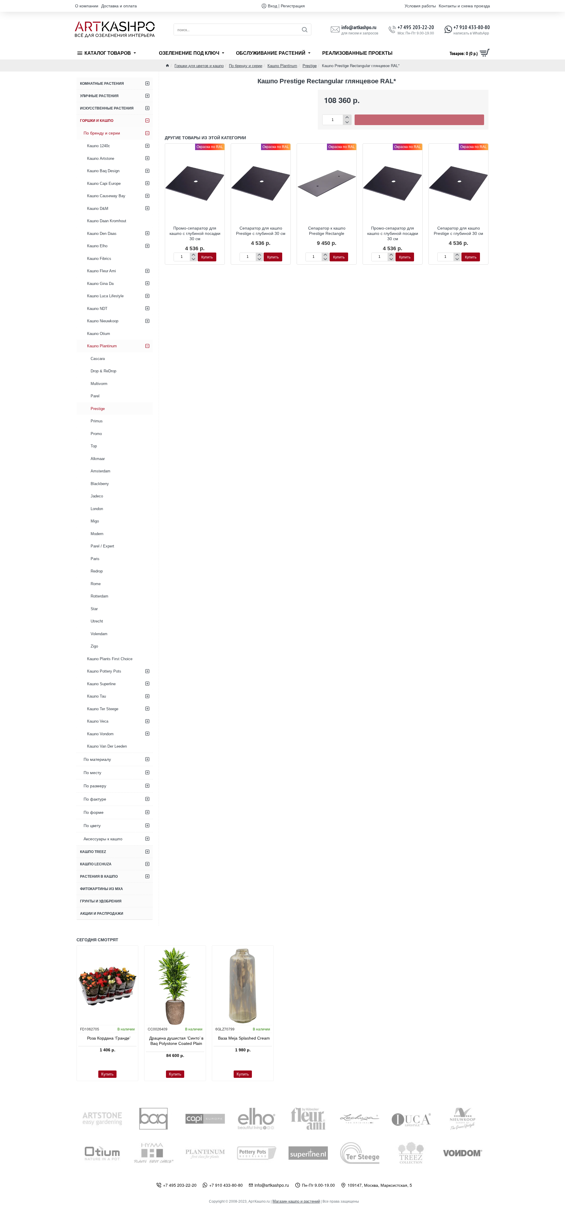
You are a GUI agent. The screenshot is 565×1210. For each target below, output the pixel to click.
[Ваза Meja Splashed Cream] (243, 986)
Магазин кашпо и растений (296, 1201)
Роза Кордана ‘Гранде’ (108, 1038)
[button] (419, 119)
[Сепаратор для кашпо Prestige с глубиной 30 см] (260, 183)
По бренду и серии (245, 65)
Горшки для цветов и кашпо (199, 65)
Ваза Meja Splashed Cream (244, 1038)
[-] (347, 122)
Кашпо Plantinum (282, 65)
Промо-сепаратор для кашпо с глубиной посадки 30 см (195, 233)
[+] (347, 117)
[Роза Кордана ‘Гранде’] (107, 986)
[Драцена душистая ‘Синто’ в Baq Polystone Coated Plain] (175, 986)
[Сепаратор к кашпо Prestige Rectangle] (326, 183)
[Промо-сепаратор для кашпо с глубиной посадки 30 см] (195, 183)
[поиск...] (304, 29)
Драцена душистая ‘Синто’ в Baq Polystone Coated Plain (176, 1041)
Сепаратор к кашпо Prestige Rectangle (326, 231)
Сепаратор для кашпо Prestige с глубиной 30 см (260, 231)
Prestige (310, 65)
